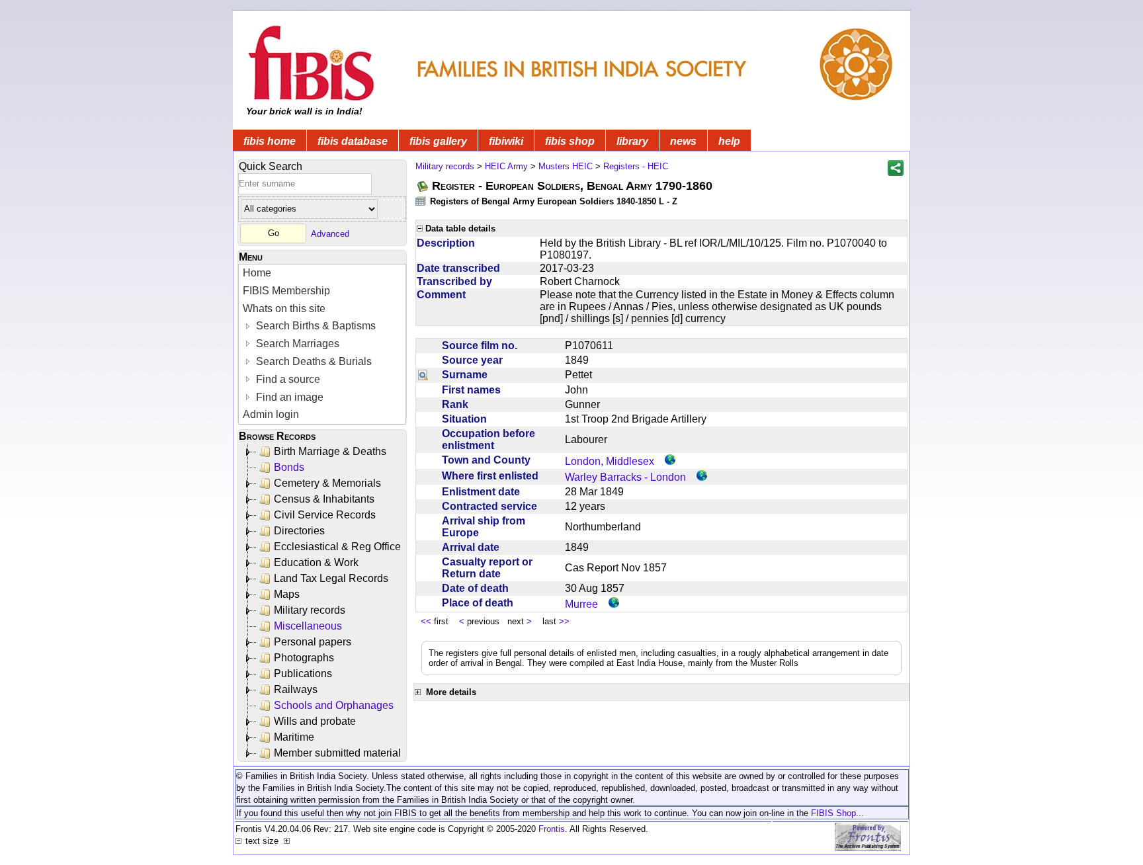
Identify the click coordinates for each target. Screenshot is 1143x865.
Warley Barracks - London (625, 477)
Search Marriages (296, 343)
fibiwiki (506, 141)
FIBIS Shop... (837, 813)
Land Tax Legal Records (331, 578)
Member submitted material (337, 753)
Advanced (330, 233)
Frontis (551, 829)
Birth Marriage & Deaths (330, 451)
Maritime (294, 737)
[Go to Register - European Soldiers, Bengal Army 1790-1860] (423, 186)
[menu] (322, 344)
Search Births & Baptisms (314, 325)
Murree (581, 604)
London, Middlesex (609, 461)
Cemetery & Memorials (327, 483)
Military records (309, 610)
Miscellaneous (308, 626)
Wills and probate (315, 721)
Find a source (286, 379)
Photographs (304, 657)
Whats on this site (284, 308)
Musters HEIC (565, 166)
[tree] (323, 602)
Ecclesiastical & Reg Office (337, 546)
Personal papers (312, 641)
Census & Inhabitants (324, 499)
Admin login (271, 414)
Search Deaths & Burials (312, 361)
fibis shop (570, 141)
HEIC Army (506, 166)
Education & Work (316, 562)
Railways (296, 689)
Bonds (289, 467)
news (683, 141)
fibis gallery (438, 141)
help (729, 141)
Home (257, 272)
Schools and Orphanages (334, 705)
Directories (299, 530)
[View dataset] (421, 200)
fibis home (269, 141)
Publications (303, 673)
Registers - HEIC (635, 166)
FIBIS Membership (286, 290)
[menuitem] (322, 273)
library (632, 141)
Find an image (288, 397)
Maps (287, 594)
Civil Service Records (325, 514)
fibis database (353, 141)
